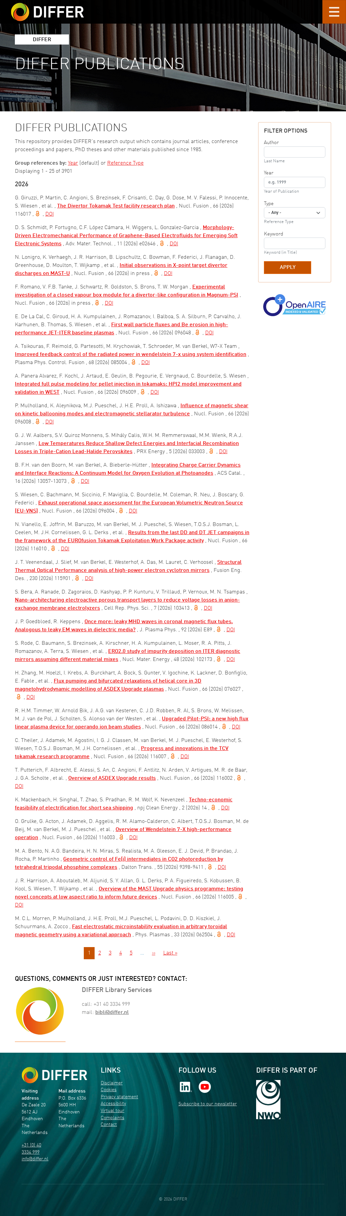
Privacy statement (119, 1097)
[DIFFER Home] (47, 8)
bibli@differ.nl (112, 1012)
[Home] (54, 1075)
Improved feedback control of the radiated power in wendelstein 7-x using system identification (130, 354)
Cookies (109, 1090)
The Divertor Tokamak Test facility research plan (116, 206)
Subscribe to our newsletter (207, 1104)
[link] (186, 1086)
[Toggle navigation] (334, 12)
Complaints (112, 1118)
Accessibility (113, 1104)
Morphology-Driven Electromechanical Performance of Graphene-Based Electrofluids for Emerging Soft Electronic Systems (126, 236)
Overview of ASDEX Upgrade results (112, 778)
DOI (49, 214)
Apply (288, 267)
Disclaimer (112, 1083)
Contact (109, 1125)
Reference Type (125, 163)
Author (271, 142)
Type (269, 203)
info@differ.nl (35, 1159)
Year (73, 163)
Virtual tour (112, 1111)
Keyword (273, 234)
